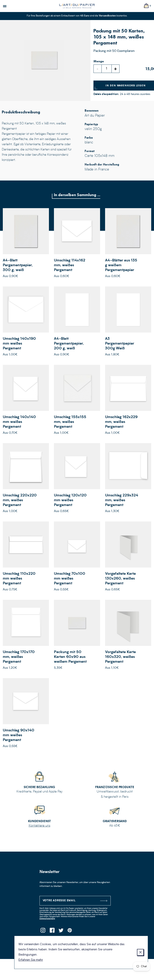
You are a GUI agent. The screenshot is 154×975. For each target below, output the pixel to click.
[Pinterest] (70, 931)
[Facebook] (52, 931)
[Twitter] (61, 931)
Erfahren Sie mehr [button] (30, 960)
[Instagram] (43, 931)
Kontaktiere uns (39, 825)
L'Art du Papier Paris (77, 6)
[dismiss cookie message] (140, 952)
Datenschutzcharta (47, 919)
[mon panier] (146, 6)
